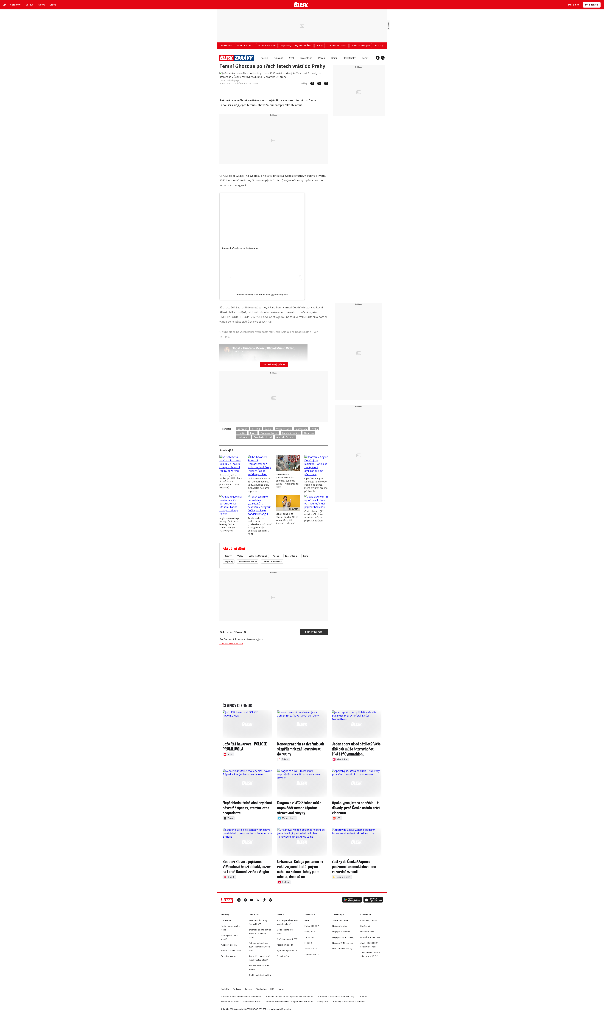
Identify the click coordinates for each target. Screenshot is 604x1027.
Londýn (241, 433)
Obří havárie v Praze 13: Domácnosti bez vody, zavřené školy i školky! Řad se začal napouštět (259, 485)
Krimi (334, 57)
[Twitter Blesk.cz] (383, 58)
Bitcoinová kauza (248, 561)
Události (278, 57)
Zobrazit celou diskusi (231, 643)
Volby (240, 555)
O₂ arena (309, 433)
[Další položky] (382, 45)
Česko (268, 428)
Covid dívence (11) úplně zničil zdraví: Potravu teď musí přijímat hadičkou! (314, 515)
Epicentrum (306, 57)
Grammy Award (269, 433)
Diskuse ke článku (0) (232, 632)
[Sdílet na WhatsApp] (324, 83)
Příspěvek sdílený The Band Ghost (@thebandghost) (262, 294)
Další (364, 57)
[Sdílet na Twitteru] (317, 83)
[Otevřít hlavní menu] (5, 5)
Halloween (243, 437)
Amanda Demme (285, 437)
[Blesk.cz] (301, 4)
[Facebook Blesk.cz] (378, 58)
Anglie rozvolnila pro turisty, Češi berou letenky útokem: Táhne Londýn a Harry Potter (230, 524)
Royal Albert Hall (263, 437)
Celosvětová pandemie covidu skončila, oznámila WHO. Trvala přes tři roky (287, 480)
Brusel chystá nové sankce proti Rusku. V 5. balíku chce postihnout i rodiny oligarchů (230, 481)
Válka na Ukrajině (258, 555)
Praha (314, 428)
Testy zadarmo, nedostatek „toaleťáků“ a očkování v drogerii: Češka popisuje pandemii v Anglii (259, 525)
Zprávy (228, 555)
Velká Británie (283, 428)
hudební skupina (290, 433)
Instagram (301, 428)
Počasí (321, 57)
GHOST (256, 428)
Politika (264, 57)
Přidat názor (313, 632)
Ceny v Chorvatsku (272, 561)
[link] (239, 900)
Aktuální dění (234, 548)
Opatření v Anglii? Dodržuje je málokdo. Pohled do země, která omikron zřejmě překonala (315, 485)
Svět (291, 57)
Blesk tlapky (349, 57)
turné (253, 433)
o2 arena (242, 428)
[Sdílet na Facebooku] (310, 83)
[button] (352, 900)
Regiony (228, 561)
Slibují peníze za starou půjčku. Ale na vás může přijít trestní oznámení (287, 518)
